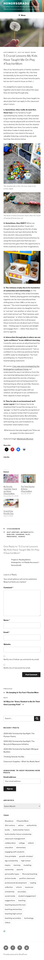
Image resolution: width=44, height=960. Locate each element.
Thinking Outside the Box (14, 757)
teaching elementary (13, 909)
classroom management (15, 839)
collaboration (10, 843)
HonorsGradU (16, 3)
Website (7, 644)
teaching (21, 900)
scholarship (9, 892)
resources (29, 887)
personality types (12, 874)
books (7, 830)
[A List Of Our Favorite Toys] (11, 503)
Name (7, 620)
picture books (10, 878)
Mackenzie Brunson (25, 439)
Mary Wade (30, 52)
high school (26, 861)
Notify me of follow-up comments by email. (21, 659)
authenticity (27, 532)
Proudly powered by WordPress (15, 954)
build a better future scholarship (18, 834)
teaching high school (13, 914)
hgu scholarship (11, 861)
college (22, 843)
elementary (21, 847)
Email (7, 632)
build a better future (21, 830)
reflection (9, 887)
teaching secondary (13, 918)
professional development (16, 883)
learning (20, 534)
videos (7, 922)
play (28, 534)
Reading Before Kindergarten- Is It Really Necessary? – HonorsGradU (25, 562)
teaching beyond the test (15, 905)
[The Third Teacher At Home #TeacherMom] (28, 478)
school (22, 536)
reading (33, 883)
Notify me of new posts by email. (17, 668)
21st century (13, 532)
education (9, 847)
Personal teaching (29, 874)
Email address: (10, 777)
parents (20, 869)
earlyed (11, 534)
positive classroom (27, 878)
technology (29, 918)
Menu (23, 15)
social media (10, 896)
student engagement (27, 896)
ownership (9, 869)
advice (21, 825)
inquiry (8, 865)
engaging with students (14, 852)
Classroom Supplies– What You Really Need (22, 761)
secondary (21, 892)
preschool (12, 536)
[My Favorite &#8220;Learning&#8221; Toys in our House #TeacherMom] (11, 478)
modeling (27, 865)
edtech (31, 843)
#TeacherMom (13, 529)
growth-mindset (26, 856)
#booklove (9, 821)
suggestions (10, 900)
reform (19, 887)
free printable (10, 856)
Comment (8, 588)
